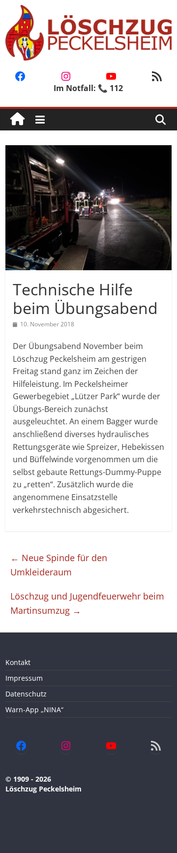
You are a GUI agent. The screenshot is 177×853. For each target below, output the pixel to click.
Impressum (24, 678)
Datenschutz (26, 693)
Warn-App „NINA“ (34, 709)
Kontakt (17, 662)
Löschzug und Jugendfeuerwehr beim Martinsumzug (87, 603)
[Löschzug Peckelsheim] (17, 119)
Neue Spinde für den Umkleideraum (58, 565)
